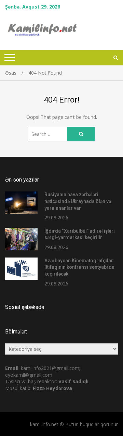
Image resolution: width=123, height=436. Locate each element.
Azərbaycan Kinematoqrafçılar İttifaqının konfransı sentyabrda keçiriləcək (79, 267)
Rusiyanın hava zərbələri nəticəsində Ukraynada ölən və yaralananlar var (77, 201)
